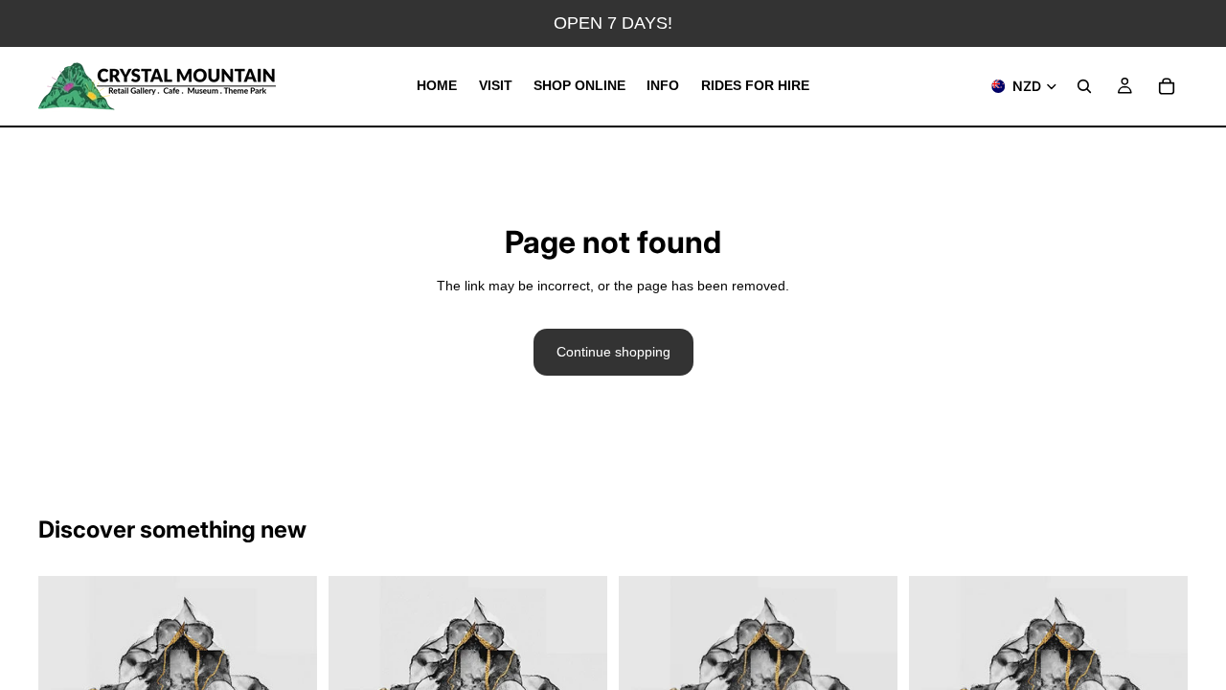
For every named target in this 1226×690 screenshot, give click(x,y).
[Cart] (1167, 86)
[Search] (1084, 86)
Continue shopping (613, 351)
